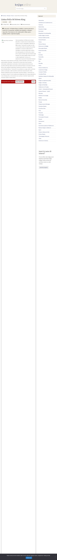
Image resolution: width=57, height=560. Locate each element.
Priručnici (41, 112)
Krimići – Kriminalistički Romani (46, 89)
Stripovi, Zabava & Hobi (44, 132)
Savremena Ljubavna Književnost (46, 125)
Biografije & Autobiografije (45, 33)
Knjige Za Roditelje (43, 84)
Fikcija (40, 59)
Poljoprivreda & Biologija (44, 104)
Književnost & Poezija (44, 87)
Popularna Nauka (42, 106)
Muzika (40, 97)
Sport (40, 129)
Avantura (41, 24)
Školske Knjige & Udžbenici (45, 127)
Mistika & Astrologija (43, 95)
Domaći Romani (42, 39)
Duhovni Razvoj (42, 44)
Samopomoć (41, 121)
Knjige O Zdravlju (43, 82)
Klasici (40, 78)
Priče (40, 110)
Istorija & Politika (42, 72)
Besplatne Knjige (43, 29)
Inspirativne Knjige (43, 69)
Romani (40, 119)
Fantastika (14, 24)
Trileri (40, 138)
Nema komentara (26, 24)
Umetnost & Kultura (43, 140)
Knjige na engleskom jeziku (45, 80)
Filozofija (41, 63)
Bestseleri (41, 31)
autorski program (44, 167)
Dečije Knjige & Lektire (44, 35)
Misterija (41, 93)
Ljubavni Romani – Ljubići (44, 91)
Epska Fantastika (42, 50)
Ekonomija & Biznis (43, 48)
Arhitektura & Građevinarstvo (45, 22)
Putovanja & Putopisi (43, 117)
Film (39, 61)
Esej (40, 52)
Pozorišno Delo (42, 108)
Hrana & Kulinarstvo (43, 67)
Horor (18, 24)
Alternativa (41, 20)
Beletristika (41, 26)
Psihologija (41, 114)
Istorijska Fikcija (42, 74)
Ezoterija (41, 54)
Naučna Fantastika (43, 99)
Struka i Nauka (42, 134)
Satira (40, 123)
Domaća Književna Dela (44, 37)
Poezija (40, 102)
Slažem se (28, 557)
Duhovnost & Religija (43, 46)
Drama (40, 41)
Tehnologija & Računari (44, 136)
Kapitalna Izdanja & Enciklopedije (46, 76)
